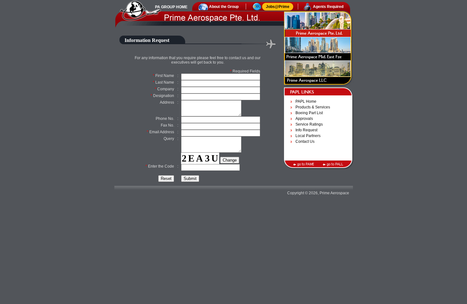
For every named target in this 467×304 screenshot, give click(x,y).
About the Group (224, 6)
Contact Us (305, 141)
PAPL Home (305, 101)
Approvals (304, 118)
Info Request (306, 130)
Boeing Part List (309, 113)
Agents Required (328, 6)
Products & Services (312, 107)
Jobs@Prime (277, 6)
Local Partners (308, 136)
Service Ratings (309, 124)
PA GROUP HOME (171, 7)
